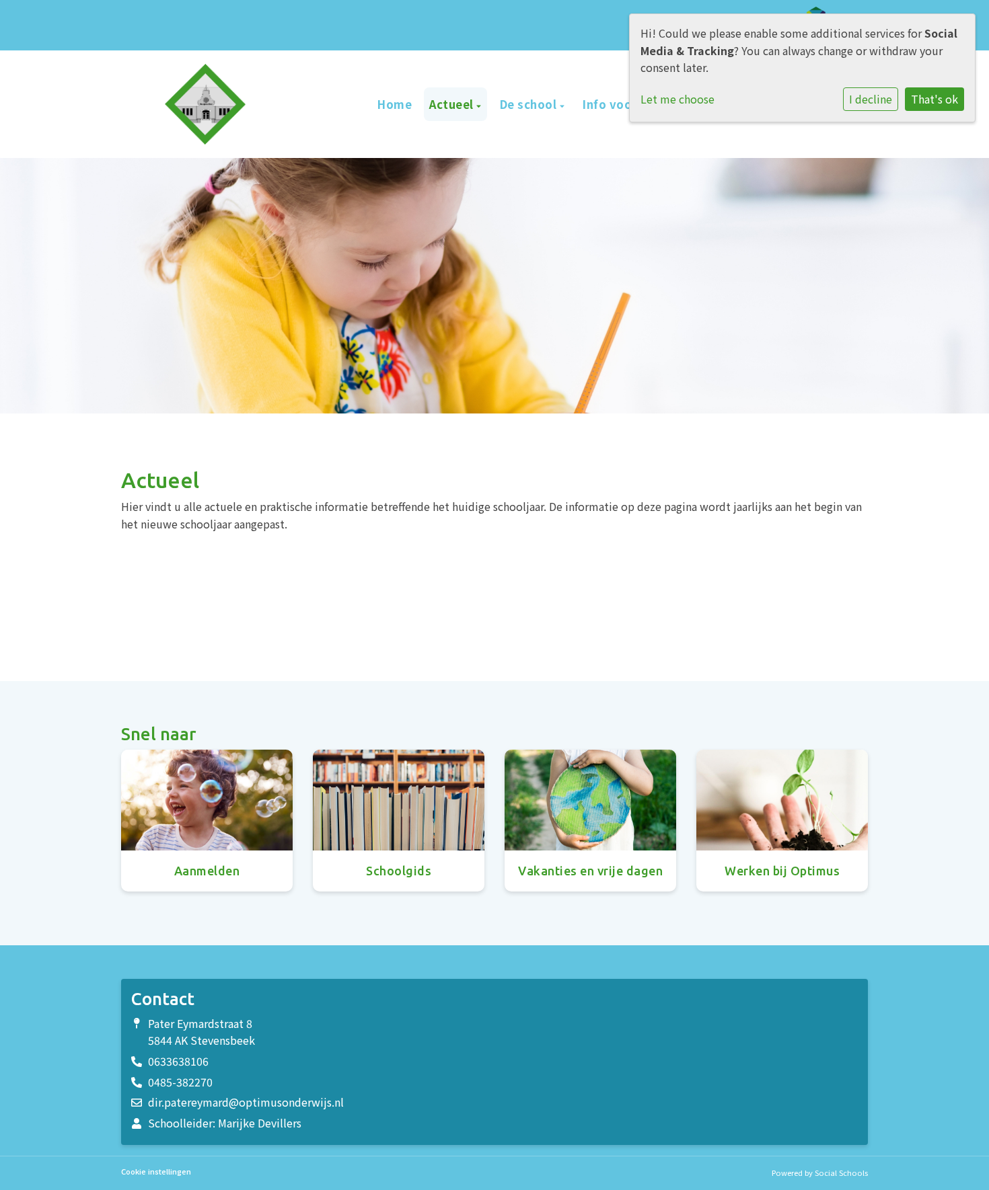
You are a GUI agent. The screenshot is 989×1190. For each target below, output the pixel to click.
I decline (870, 99)
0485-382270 (180, 1082)
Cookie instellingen (156, 1171)
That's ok (934, 99)
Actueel (452, 104)
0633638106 (178, 1061)
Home (394, 104)
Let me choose (677, 99)
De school (529, 104)
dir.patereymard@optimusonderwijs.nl (246, 1102)
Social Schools (841, 1172)
